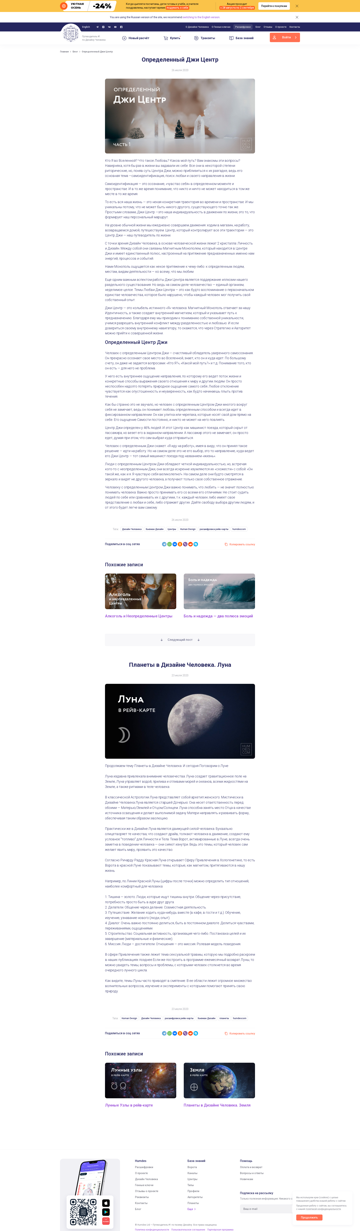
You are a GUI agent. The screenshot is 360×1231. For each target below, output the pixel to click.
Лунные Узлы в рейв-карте (129, 1105)
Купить (175, 38)
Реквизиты (142, 1197)
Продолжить (309, 1217)
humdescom (239, 529)
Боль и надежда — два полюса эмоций (218, 616)
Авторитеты (195, 1197)
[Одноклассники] (180, 544)
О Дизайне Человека (197, 27)
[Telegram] (164, 544)
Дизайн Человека (132, 529)
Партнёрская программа (220, 1229)
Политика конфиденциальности (152, 1229)
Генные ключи (144, 1185)
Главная (64, 51)
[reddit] (190, 544)
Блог (258, 27)
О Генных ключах (221, 27)
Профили (193, 1191)
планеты (224, 1018)
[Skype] (196, 544)
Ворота (192, 1167)
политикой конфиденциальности (323, 1209)
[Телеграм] (97, 27)
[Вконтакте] (109, 27)
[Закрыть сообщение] (297, 6)
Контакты (295, 27)
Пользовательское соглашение (188, 1229)
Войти (286, 37)
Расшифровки (243, 27)
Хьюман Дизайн (155, 529)
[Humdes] (71, 33)
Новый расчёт (139, 38)
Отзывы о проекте (146, 1191)
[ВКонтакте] (174, 544)
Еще (190, 1209)
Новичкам (246, 1179)
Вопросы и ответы (252, 1173)
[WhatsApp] (169, 544)
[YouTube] (115, 27)
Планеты (193, 1203)
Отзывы (268, 27)
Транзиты (208, 38)
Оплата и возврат (251, 1167)
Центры (172, 529)
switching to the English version (201, 17)
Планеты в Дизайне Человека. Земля (217, 1105)
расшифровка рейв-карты (214, 529)
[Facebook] (121, 27)
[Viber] (185, 544)
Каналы (192, 1173)
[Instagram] (103, 27)
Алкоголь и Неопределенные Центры (138, 616)
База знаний (245, 38)
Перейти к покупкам (274, 5)
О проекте (280, 27)
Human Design (188, 529)
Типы (191, 1185)
